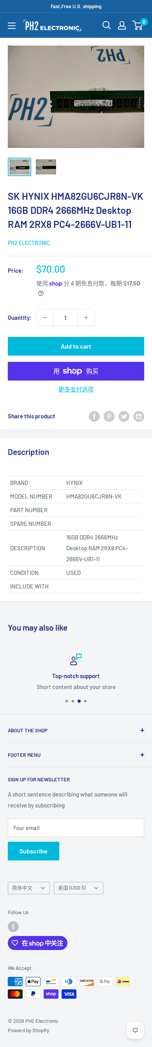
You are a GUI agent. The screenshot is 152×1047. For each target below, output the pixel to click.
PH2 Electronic (29, 243)
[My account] (122, 25)
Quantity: (20, 317)
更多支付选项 (76, 389)
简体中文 (22, 888)
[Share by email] (138, 416)
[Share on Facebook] (94, 416)
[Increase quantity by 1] (86, 317)
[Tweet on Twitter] (123, 416)
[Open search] (107, 25)
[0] (138, 25)
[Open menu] (12, 26)
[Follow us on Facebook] (13, 926)
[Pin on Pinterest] (109, 416)
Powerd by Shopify (28, 1030)
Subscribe (33, 851)
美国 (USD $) (72, 888)
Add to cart (76, 346)
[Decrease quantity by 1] (45, 317)
